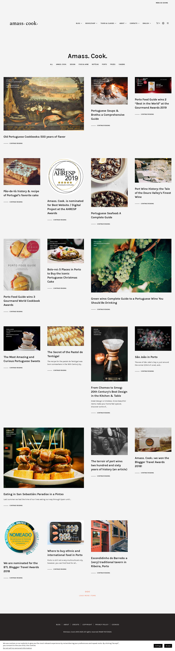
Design (72, 64)
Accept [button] (168, 646)
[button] (158, 23)
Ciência (52, 329)
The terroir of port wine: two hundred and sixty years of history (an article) (109, 465)
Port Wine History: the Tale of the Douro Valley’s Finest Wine (153, 193)
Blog (78, 23)
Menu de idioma (162, 3)
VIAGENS (122, 64)
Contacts (133, 23)
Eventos (140, 329)
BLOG (58, 624)
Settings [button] (158, 646)
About (122, 23)
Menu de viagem (99, 83)
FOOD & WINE (84, 64)
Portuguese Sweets (12, 87)
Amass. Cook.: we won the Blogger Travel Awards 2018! (152, 462)
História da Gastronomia (14, 82)
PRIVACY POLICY (101, 624)
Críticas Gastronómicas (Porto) (16, 241)
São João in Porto (146, 357)
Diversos (97, 331)
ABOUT (66, 624)
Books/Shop (90, 23)
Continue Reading (16, 143)
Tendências (97, 334)
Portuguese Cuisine (12, 85)
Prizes (112, 64)
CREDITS (75, 624)
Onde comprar (10, 164)
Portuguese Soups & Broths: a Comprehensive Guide (108, 114)
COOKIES (115, 624)
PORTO (104, 64)
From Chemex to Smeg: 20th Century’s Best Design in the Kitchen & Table (109, 391)
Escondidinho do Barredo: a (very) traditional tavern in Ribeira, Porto (109, 562)
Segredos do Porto (100, 530)
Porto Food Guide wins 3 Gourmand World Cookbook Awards (22, 301)
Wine (139, 166)
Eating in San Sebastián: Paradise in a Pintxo (34, 494)
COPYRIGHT (87, 624)
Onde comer (10, 245)
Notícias (95, 64)
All (51, 64)
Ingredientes (98, 163)
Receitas (9, 170)
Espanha (8, 430)
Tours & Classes (107, 23)
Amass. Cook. (61, 64)
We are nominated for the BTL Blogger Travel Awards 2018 (21, 567)
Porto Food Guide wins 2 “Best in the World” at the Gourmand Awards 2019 (152, 103)
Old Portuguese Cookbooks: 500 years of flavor (34, 136)
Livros (8, 83)
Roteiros (140, 333)
